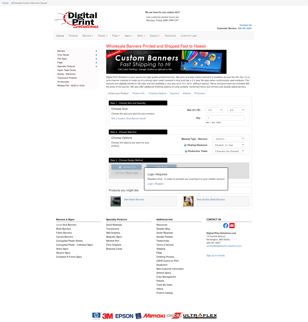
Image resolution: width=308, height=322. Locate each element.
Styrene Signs (63, 252)
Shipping (160, 248)
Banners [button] (87, 35)
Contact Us (246, 25)
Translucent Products (67, 77)
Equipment (161, 264)
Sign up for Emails (215, 255)
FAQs (159, 252)
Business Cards (114, 248)
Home (60, 35)
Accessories (63, 81)
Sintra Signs (62, 248)
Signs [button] (128, 35)
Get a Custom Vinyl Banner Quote (128, 118)
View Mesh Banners (134, 199)
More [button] (140, 35)
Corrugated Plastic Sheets (69, 240)
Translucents (112, 228)
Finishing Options (157, 93)
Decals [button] (102, 35)
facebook (225, 225)
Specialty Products (66, 66)
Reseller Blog (163, 228)
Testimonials (162, 240)
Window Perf (112, 240)
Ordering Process (165, 256)
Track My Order (164, 284)
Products (73, 35)
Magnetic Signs (114, 236)
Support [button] (154, 35)
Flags (60, 62)
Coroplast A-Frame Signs (69, 256)
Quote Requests (164, 232)
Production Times (197, 151)
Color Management (166, 276)
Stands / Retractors (66, 73)
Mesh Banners (63, 228)
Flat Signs (62, 58)
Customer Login (189, 35)
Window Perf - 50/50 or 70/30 (70, 85)
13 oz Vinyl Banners (66, 224)
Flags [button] (115, 35)
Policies (160, 280)
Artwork (187, 93)
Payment (174, 93)
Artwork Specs (163, 272)
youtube (232, 225)
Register (159, 183)
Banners (61, 50)
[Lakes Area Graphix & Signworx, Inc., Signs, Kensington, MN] (71, 307)
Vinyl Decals (63, 54)
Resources (170, 35)
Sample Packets (164, 236)
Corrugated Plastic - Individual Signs (74, 244)
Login (150, 183)
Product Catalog (164, 292)
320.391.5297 (245, 28)
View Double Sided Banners (211, 199)
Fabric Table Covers (66, 70)
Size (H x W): (194, 109)
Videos (159, 288)
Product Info (138, 93)
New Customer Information (170, 268)
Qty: (198, 117)
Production (199, 93)
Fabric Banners (64, 232)
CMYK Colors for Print (167, 260)
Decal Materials (114, 224)
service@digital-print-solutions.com (224, 245)
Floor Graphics (113, 244)
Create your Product (118, 93)
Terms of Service (165, 244)
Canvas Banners (64, 236)
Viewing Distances (197, 145)
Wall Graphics (113, 232)
